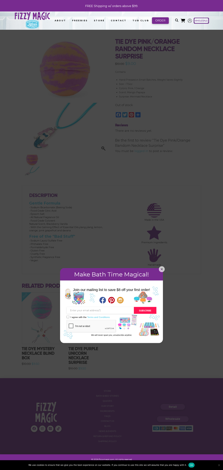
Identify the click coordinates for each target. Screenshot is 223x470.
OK (191, 465)
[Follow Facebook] (103, 300)
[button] (176, 20)
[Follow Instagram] (120, 300)
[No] (219, 465)
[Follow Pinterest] (111, 300)
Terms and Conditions (98, 317)
